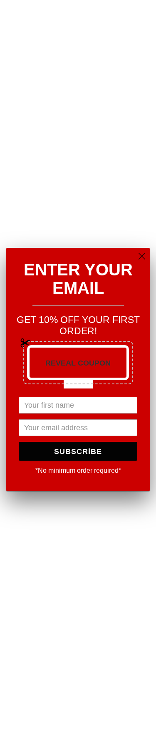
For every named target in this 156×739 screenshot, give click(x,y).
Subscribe (78, 451)
